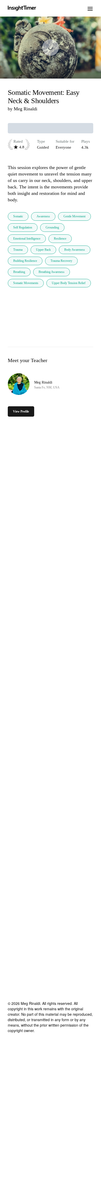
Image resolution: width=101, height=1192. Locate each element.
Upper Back (43, 249)
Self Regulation (22, 227)
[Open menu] (90, 8)
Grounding (52, 227)
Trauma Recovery (61, 261)
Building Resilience (25, 261)
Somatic (18, 216)
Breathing (19, 272)
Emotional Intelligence (26, 238)
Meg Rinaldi (25, 108)
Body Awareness (74, 249)
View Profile (21, 411)
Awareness (43, 216)
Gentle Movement (74, 216)
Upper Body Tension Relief (68, 283)
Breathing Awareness (51, 272)
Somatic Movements (25, 283)
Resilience (60, 238)
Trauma (18, 249)
